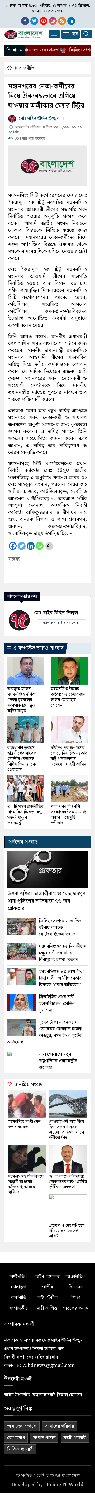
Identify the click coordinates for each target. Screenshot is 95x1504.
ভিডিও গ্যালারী (20, 1449)
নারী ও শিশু (47, 1308)
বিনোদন (76, 1287)
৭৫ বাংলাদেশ (67, 1475)
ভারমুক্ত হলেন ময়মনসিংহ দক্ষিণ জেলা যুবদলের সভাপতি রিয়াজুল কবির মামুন (21, 700)
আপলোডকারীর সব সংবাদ (62, 623)
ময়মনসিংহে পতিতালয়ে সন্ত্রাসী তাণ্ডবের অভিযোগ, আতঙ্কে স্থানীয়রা (26, 1184)
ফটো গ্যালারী (75, 1438)
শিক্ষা (75, 1297)
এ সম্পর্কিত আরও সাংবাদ (37, 648)
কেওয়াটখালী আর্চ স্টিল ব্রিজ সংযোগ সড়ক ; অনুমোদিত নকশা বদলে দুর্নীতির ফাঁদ (66, 1129)
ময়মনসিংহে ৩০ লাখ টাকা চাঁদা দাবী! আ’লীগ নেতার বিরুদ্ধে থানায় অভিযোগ (61, 978)
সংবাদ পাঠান (44, 1438)
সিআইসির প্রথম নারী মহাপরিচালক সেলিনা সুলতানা (57, 1004)
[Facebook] (13, 546)
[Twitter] (22, 546)
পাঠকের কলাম (76, 1308)
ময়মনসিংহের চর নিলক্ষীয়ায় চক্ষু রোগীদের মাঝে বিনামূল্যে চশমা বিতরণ (62, 953)
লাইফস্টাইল (47, 1297)
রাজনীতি (26, 68)
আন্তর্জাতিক (75, 1276)
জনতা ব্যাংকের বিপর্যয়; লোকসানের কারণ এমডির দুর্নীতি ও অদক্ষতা (68, 1182)
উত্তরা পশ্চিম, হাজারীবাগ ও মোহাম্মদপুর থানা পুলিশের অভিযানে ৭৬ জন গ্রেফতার (47, 901)
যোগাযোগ (16, 1438)
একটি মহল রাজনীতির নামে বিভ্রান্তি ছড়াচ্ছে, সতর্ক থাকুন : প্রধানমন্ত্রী (25, 815)
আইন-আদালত (47, 1276)
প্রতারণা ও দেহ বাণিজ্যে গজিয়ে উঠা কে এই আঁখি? (66, 1231)
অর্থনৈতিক (18, 1276)
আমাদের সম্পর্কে (22, 1426)
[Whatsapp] (40, 546)
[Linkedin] (31, 546)
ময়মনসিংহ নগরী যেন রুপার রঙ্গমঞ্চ (24, 1124)
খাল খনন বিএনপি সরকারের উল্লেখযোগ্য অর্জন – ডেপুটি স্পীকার (68, 815)
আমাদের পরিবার (59, 1426)
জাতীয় (47, 1287)
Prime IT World (65, 1484)
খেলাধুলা (18, 1287)
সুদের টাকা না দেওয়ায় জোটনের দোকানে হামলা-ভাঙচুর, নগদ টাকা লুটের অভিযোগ (45, 1032)
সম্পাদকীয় (18, 1308)
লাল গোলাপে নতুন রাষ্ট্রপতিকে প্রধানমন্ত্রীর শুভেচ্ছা (58, 1061)
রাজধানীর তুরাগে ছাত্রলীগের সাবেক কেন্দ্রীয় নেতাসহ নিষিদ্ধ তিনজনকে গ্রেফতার (22, 759)
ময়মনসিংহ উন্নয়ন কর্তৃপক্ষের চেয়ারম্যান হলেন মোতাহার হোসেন (68, 697)
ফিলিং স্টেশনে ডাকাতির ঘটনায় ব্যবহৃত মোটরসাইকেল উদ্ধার (60, 928)
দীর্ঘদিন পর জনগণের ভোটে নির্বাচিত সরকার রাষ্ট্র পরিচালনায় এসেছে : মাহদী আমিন (69, 756)
